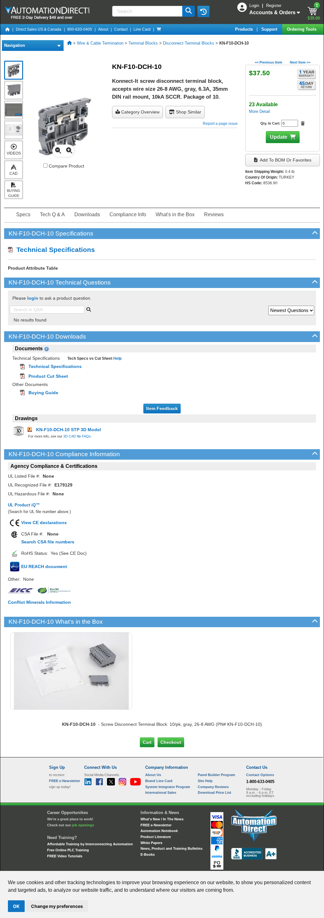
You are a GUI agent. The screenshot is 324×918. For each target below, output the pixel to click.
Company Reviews (213, 787)
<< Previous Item (268, 62)
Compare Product (65, 165)
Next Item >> (300, 62)
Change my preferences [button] (57, 906)
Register (273, 5)
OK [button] (16, 906)
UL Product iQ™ (24, 505)
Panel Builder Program (216, 775)
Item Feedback (162, 408)
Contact (121, 29)
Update (278, 137)
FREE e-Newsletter (155, 825)
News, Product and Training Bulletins (171, 848)
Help (117, 358)
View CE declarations (44, 522)
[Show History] (203, 11)
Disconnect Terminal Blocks (188, 43)
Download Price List (214, 792)
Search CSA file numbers (47, 541)
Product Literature (155, 837)
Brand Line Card (158, 781)
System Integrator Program (167, 787)
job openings (83, 825)
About (103, 29)
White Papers (151, 843)
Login (254, 5)
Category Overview (139, 111)
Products (244, 29)
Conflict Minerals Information (39, 602)
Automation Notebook (159, 831)
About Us (153, 775)
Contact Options (260, 775)
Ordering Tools (302, 29)
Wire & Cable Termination (100, 43)
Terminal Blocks (143, 43)
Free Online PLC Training (68, 850)
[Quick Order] (159, 29)
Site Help (205, 781)
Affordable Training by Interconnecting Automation (90, 844)
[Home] (7, 29)
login (32, 298)
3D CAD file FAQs (77, 436)
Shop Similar (188, 111)
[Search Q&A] (88, 309)
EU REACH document (44, 566)
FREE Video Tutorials (64, 856)
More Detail (259, 111)
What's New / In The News (162, 819)
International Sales (160, 792)
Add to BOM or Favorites (285, 159)
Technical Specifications (54, 249)
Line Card (142, 29)
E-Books (147, 854)
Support (269, 29)
